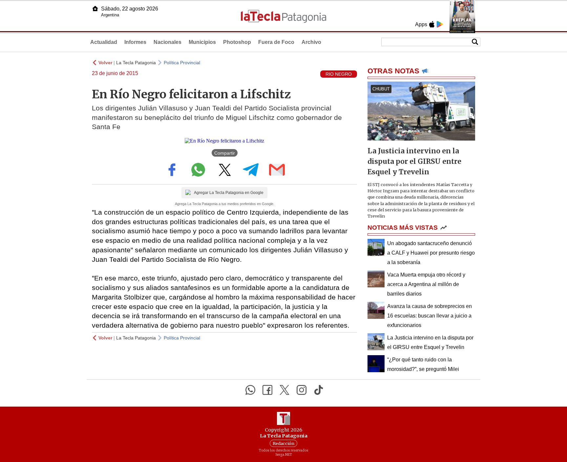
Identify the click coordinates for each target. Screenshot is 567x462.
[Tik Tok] (318, 390)
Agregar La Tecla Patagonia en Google (228, 192)
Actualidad (103, 42)
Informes (135, 42)
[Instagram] (301, 390)
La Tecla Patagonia (136, 62)
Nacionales (167, 42)
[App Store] (432, 24)
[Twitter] (284, 390)
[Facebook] (267, 390)
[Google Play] (439, 24)
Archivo (311, 42)
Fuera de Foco (276, 42)
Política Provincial (182, 62)
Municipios (202, 42)
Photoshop (237, 42)
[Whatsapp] (250, 390)
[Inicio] (95, 8)
